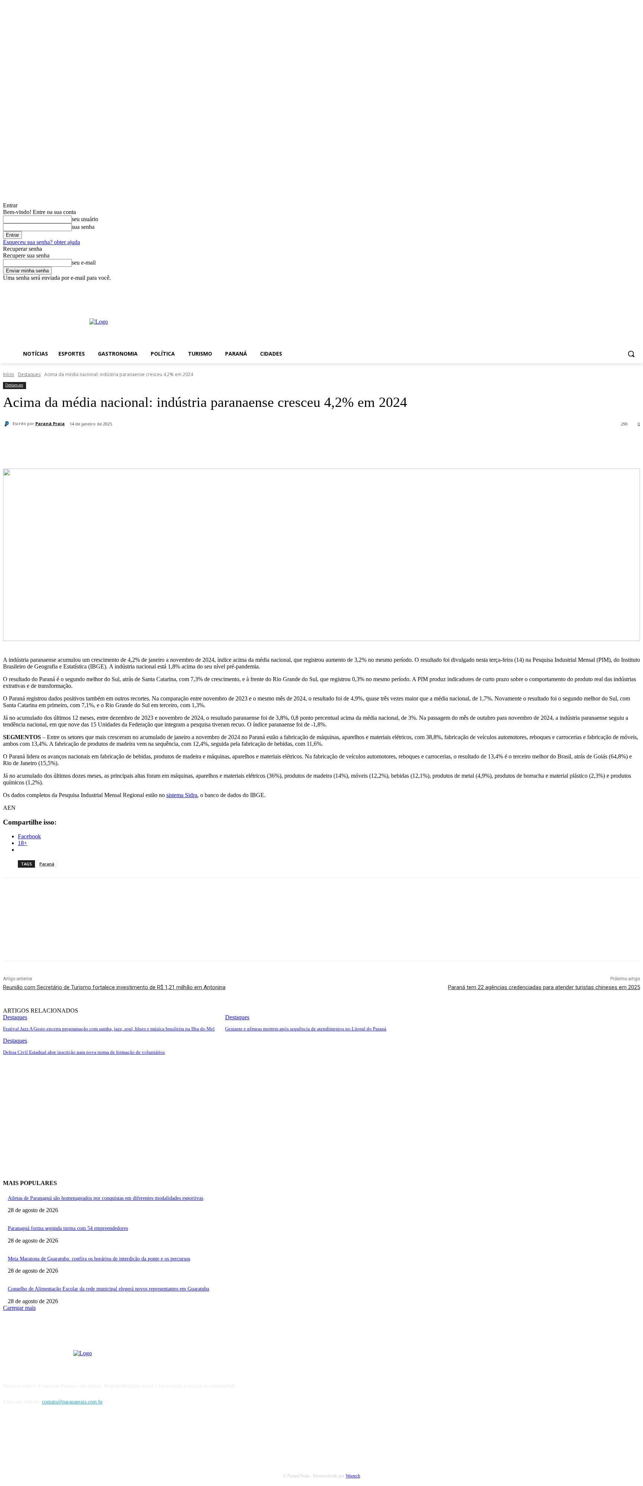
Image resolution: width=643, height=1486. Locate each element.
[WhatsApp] (171, 443)
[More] (198, 443)
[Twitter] (118, 443)
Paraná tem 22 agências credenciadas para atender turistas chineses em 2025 (544, 987)
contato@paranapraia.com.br (72, 1402)
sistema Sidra (181, 795)
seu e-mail (84, 262)
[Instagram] (625, 286)
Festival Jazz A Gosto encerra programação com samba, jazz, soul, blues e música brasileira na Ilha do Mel (109, 1029)
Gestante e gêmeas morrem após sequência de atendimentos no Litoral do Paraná (305, 1029)
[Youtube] (635, 286)
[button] (631, 354)
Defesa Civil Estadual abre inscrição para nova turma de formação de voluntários (84, 1052)
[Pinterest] (144, 443)
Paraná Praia (50, 423)
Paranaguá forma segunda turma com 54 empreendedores (68, 1228)
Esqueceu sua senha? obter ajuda (41, 242)
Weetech (353, 1476)
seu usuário (85, 219)
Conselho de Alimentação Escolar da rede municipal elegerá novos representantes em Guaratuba (108, 1289)
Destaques (29, 374)
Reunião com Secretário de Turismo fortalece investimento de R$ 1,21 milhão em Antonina (114, 987)
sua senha (83, 227)
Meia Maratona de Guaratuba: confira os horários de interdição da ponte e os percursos (99, 1259)
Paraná (46, 864)
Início (8, 374)
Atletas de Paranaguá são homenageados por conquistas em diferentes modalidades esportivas (105, 1198)
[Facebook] (615, 286)
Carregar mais (19, 1308)
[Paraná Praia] (8, 423)
